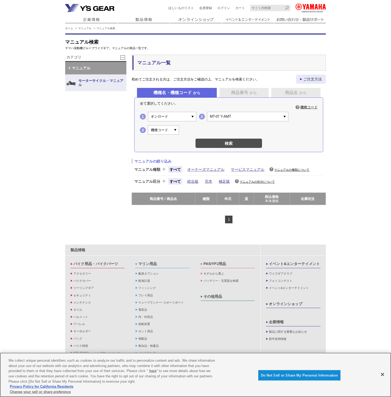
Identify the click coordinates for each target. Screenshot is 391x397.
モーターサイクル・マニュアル (100, 83)
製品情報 (77, 250)
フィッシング (147, 287)
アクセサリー (82, 273)
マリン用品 (147, 264)
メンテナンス (82, 302)
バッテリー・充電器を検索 (221, 280)
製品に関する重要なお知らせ (288, 331)
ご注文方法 (312, 79)
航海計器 (144, 280)
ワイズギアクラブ (280, 273)
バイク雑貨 (80, 345)
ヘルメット (80, 316)
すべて (175, 169)
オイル (77, 309)
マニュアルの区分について (257, 181)
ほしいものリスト (181, 8)
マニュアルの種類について (291, 169)
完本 (208, 181)
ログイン (223, 8)
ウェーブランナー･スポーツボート (161, 302)
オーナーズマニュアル (205, 169)
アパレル (79, 324)
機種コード (309, 107)
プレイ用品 (145, 295)
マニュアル (84, 28)
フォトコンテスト (280, 280)
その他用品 (212, 296)
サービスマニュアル (247, 169)
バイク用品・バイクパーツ (95, 264)
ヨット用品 (145, 331)
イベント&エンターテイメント (294, 264)
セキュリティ (82, 295)
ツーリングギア (83, 287)
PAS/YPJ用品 (214, 264)
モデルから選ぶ (213, 273)
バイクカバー (82, 280)
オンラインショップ (285, 304)
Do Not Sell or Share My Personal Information (299, 375)
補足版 (224, 181)
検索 (229, 143)
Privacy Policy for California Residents (41, 387)
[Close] (382, 374)
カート (240, 8)
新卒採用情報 (277, 338)
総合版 (192, 181)
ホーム (69, 28)
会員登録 (205, 8)
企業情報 (276, 322)
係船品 (142, 338)
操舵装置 (144, 324)
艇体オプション (148, 273)
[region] (195, 375)
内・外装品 (145, 316)
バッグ (77, 338)
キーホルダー (82, 331)
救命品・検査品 (148, 345)
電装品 (142, 309)
